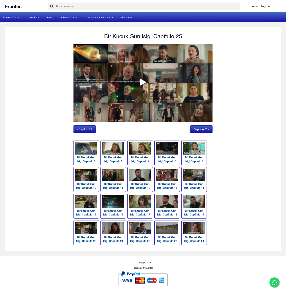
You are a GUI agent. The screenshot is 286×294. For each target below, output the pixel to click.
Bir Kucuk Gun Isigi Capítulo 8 (167, 159)
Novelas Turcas (11, 17)
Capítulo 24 (85, 129)
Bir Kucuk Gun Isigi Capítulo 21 (113, 239)
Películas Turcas (69, 17)
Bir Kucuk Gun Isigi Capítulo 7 (140, 159)
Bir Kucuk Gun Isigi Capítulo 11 (113, 186)
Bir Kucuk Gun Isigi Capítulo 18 (167, 212)
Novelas (33, 17)
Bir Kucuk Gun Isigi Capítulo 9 (194, 159)
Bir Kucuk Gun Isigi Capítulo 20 (86, 239)
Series (50, 17)
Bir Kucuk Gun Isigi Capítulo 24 (194, 239)
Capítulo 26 (201, 129)
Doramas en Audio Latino (100, 17)
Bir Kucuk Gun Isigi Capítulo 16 (113, 212)
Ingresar (253, 6)
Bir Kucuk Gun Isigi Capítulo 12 (140, 186)
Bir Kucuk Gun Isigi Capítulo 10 (86, 186)
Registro (265, 6)
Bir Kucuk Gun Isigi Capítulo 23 (167, 239)
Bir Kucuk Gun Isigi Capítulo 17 (140, 212)
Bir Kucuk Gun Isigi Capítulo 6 (113, 159)
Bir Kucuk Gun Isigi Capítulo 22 (140, 239)
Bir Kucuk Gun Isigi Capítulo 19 (194, 212)
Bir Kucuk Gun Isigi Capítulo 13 (167, 186)
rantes (13, 6)
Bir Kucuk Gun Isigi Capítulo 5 (86, 159)
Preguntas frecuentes (143, 267)
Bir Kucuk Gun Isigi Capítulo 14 (194, 186)
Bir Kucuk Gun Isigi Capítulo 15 (86, 212)
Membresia (127, 17)
